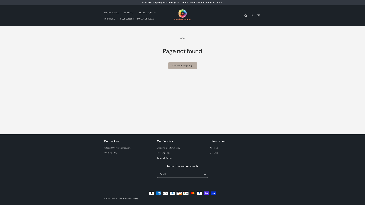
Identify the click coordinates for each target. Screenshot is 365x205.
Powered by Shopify (130, 198)
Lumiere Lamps (116, 198)
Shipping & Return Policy (168, 147)
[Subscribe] (205, 174)
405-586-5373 (110, 152)
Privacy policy (163, 152)
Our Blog (214, 152)
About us (214, 147)
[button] (112, 13)
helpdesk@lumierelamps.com (117, 147)
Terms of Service (165, 157)
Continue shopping (183, 65)
